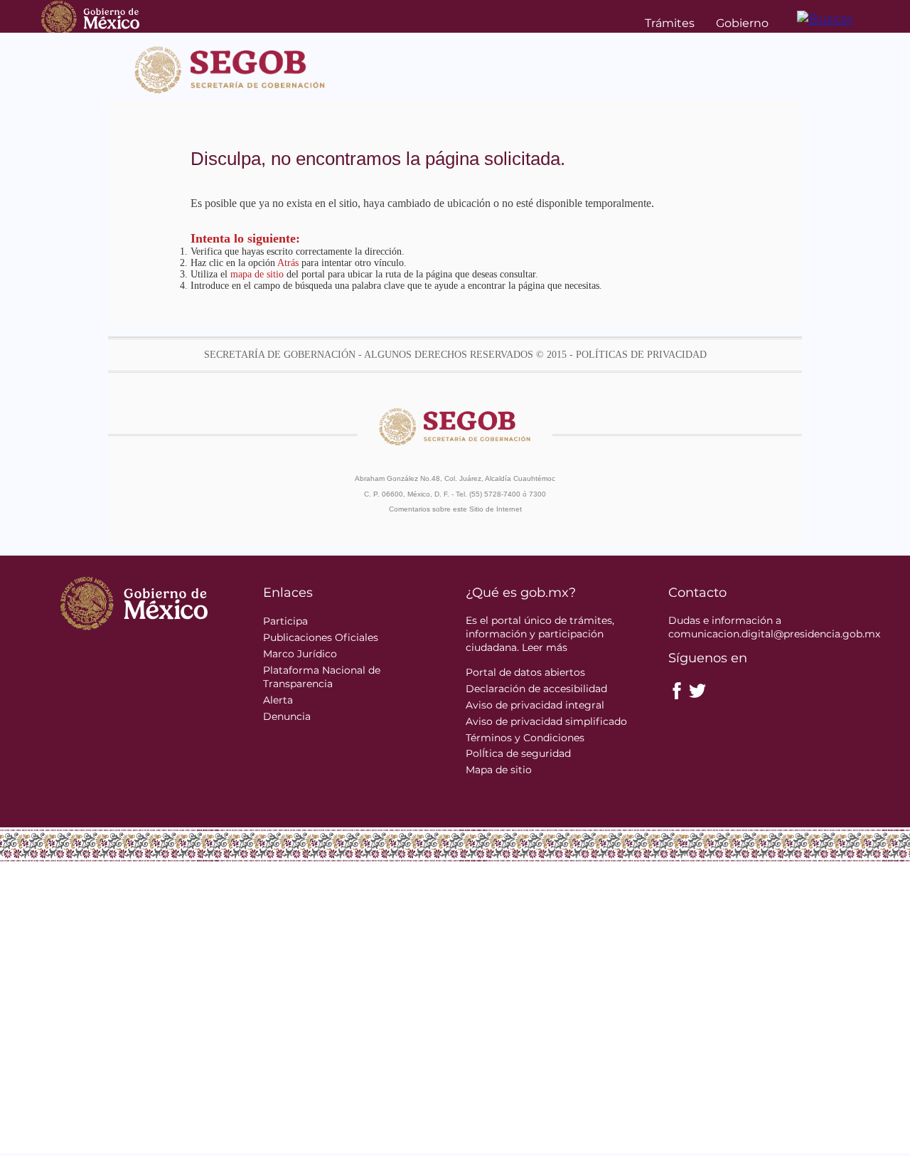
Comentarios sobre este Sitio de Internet (455, 509)
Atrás (288, 263)
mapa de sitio (257, 274)
